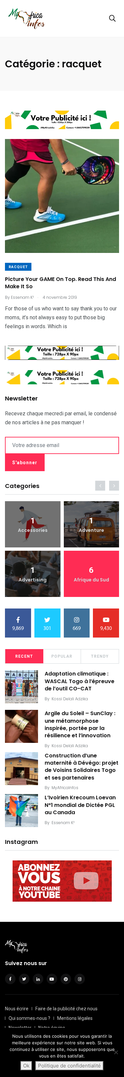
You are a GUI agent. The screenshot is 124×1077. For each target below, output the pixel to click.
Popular (61, 656)
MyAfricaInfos (65, 787)
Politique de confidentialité (69, 1065)
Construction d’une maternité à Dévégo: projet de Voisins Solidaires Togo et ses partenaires (81, 767)
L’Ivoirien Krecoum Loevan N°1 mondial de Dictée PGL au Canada (80, 805)
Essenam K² (63, 822)
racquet (18, 267)
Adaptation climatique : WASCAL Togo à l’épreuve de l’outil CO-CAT (79, 681)
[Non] (115, 1052)
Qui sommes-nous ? (29, 1018)
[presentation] (100, 486)
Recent (24, 656)
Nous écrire (16, 1008)
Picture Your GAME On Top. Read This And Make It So (60, 282)
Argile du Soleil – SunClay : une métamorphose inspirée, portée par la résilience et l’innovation (80, 724)
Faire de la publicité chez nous (66, 1008)
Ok (26, 1065)
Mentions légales (75, 1018)
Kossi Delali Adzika (70, 699)
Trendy (100, 656)
